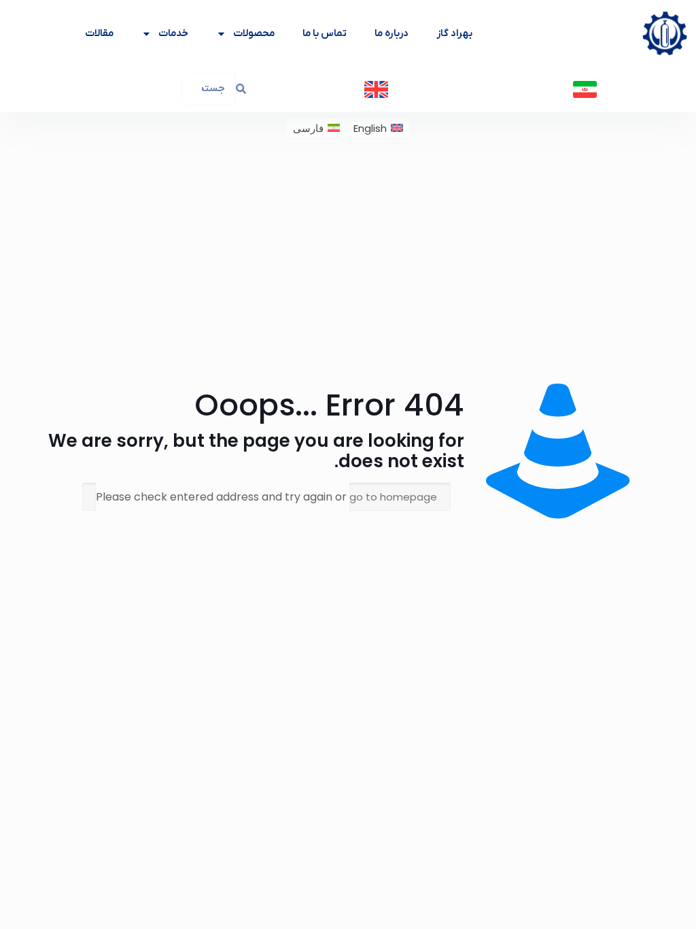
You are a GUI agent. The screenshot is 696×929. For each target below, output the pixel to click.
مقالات (99, 33)
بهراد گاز (454, 33)
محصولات (254, 33)
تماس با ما (324, 33)
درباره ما (391, 33)
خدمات (173, 33)
